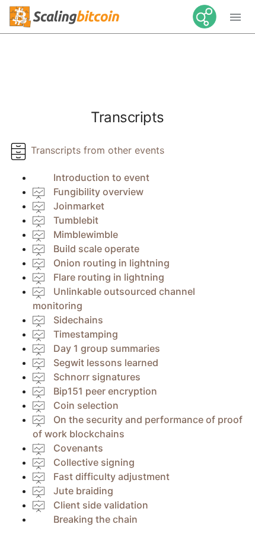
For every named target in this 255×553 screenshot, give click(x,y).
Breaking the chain (95, 519)
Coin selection (86, 405)
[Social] (199, 16)
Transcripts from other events (96, 150)
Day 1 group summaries (106, 348)
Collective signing (94, 462)
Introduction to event (101, 177)
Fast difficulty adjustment (111, 476)
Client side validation (100, 505)
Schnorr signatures (97, 377)
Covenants (78, 448)
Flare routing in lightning (108, 277)
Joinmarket (78, 206)
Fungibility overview (98, 192)
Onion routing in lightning (111, 263)
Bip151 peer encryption (105, 391)
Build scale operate (96, 249)
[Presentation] (38, 192)
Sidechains (78, 320)
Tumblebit (75, 220)
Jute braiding (83, 491)
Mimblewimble (85, 234)
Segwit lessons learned (105, 362)
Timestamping (85, 334)
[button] (235, 16)
